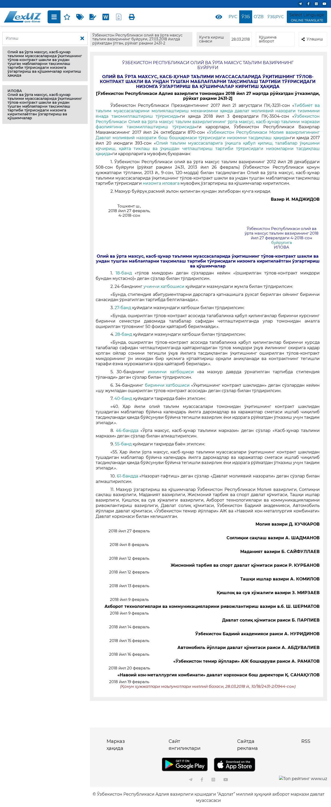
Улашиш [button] (315, 39)
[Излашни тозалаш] (82, 38)
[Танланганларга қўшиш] (67, 16)
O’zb (259, 16)
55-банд (124, 444)
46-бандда (128, 430)
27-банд (123, 307)
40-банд (123, 398)
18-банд (125, 273)
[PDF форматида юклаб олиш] (118, 16)
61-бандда (128, 476)
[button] (45, 63)
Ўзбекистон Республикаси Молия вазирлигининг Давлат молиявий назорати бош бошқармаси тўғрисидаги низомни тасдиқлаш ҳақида (208, 135)
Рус (233, 16)
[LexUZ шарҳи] (92, 16)
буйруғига (281, 242)
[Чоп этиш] (131, 16)
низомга (152, 183)
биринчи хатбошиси (168, 385)
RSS (305, 741)
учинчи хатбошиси (164, 286)
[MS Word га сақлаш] (105, 16)
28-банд (124, 334)
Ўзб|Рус (275, 16)
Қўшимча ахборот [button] (267, 39)
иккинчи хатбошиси (172, 371)
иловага (171, 183)
